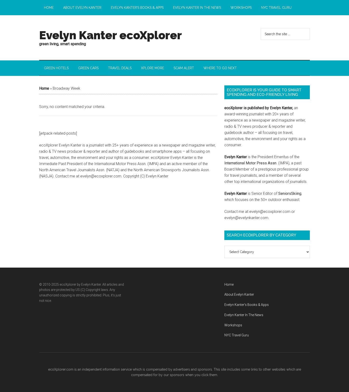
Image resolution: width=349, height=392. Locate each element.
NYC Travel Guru (236, 335)
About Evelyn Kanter (239, 294)
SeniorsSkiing (289, 193)
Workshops (233, 325)
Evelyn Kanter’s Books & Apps (246, 305)
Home (44, 88)
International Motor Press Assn (250, 163)
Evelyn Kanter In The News (243, 315)
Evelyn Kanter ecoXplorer (110, 35)
